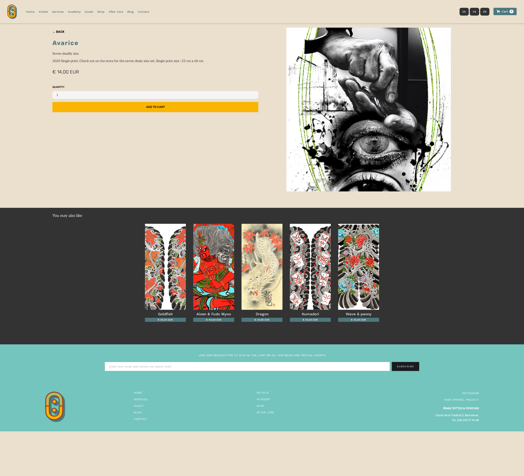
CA (474, 11)
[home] (12, 12)
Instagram (470, 393)
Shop (101, 11)
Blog (130, 11)
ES (464, 11)
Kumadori (310, 314)
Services (58, 11)
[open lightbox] (368, 109)
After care (265, 412)
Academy (74, 11)
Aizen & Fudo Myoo (213, 314)
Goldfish (165, 314)
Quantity (58, 87)
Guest (89, 11)
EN (484, 11)
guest (139, 405)
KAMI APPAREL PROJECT (461, 399)
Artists (43, 11)
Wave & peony (359, 314)
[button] (116, 11)
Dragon (262, 314)
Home (30, 11)
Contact (143, 11)
